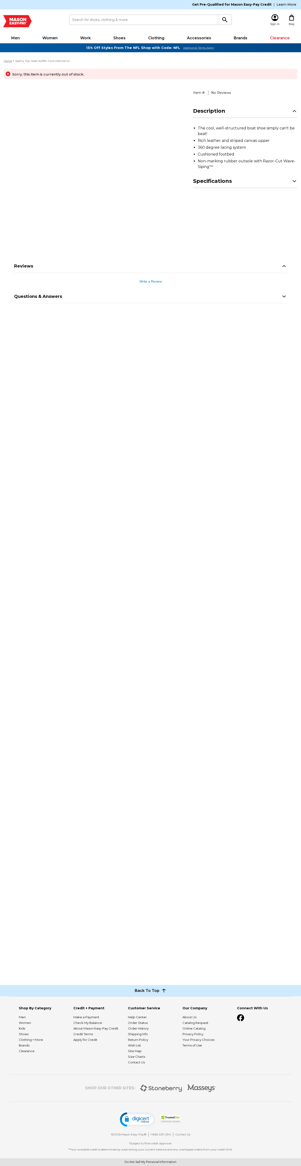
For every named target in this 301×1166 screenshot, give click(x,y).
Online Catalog (194, 1028)
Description (209, 111)
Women (50, 38)
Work (85, 38)
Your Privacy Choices (198, 1040)
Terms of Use (192, 1045)
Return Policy (138, 1040)
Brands (240, 38)
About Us (189, 1017)
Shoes (119, 38)
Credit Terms (83, 1034)
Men (15, 38)
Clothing (156, 38)
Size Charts (136, 1056)
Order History (138, 1028)
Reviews (23, 266)
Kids (22, 1028)
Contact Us (136, 1062)
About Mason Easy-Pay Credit (95, 1028)
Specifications (212, 181)
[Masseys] (201, 1088)
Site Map (135, 1051)
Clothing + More (31, 1040)
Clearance (280, 38)
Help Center (137, 1017)
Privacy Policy (192, 1034)
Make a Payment (86, 1017)
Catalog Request (195, 1023)
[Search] (225, 20)
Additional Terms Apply (198, 47)
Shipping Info (138, 1034)
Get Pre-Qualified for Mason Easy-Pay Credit (232, 4)
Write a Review (150, 281)
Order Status (138, 1023)
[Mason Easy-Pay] (17, 21)
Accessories (199, 38)
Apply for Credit (85, 1040)
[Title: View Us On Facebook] (240, 1017)
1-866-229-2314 (160, 1134)
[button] (137, 1119)
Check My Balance (87, 1023)
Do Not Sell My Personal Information (150, 1162)
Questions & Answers (38, 296)
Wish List (134, 1045)
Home (8, 61)
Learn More (286, 4)
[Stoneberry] (161, 1088)
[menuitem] (15, 38)
